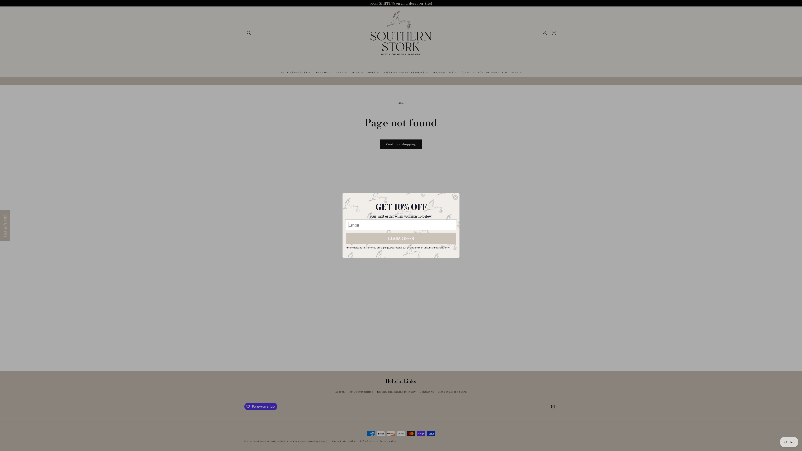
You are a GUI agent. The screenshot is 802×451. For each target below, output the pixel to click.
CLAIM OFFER (401, 238)
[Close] (455, 197)
